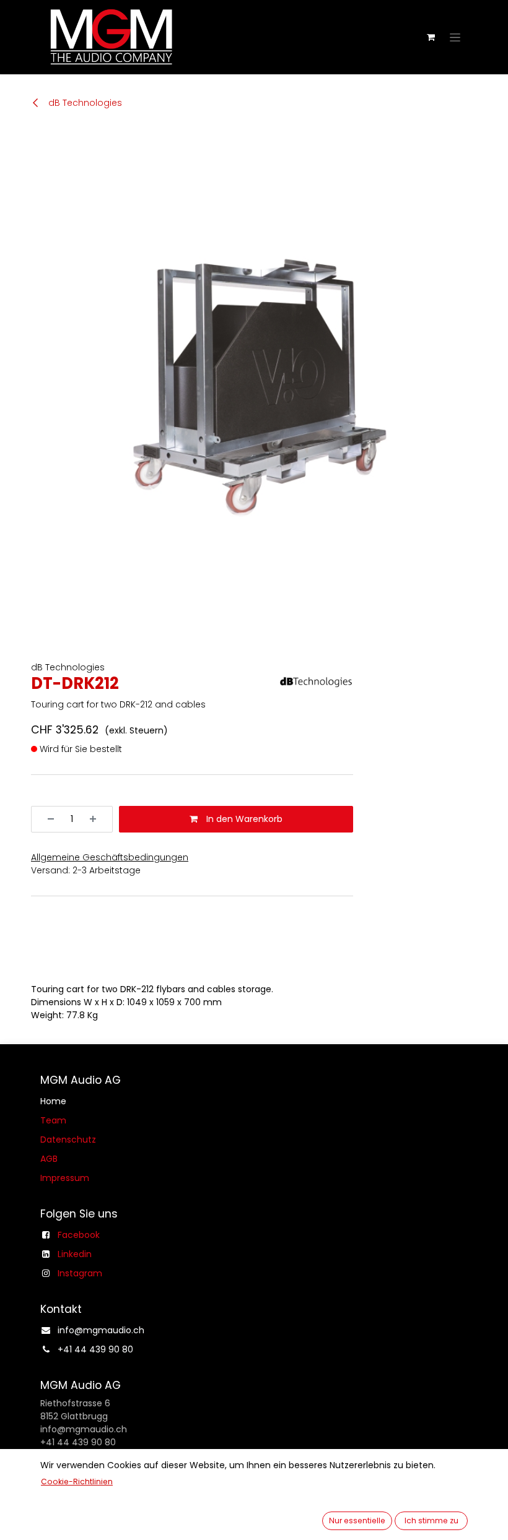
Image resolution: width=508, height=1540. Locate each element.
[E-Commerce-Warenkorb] (430, 37)
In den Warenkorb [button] (243, 819)
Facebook (79, 1235)
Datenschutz (68, 1139)
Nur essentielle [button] (357, 1520)
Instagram (80, 1273)
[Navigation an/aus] (455, 37)
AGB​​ (49, 1159)
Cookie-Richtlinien (77, 1481)
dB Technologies (84, 103)
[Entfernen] (46, 819)
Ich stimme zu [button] (431, 1520)
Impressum (64, 1178)
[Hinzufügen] (97, 819)
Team (53, 1120)
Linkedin (75, 1254)
